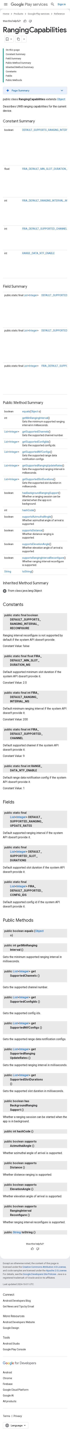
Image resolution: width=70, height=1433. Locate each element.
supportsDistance (32, 530)
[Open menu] (5, 4)
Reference (59, 13)
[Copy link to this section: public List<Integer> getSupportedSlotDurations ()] (15, 1084)
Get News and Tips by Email (18, 1306)
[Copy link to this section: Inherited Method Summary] (51, 583)
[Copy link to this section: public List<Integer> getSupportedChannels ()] (13, 980)
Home (6, 13)
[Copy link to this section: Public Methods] (37, 920)
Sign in (62, 4)
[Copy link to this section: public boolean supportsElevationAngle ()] (37, 1189)
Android (7, 1372)
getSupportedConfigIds (35, 441)
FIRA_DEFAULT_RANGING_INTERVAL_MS (45, 200)
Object (61, 99)
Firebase (8, 1384)
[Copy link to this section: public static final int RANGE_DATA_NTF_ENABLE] (40, 770)
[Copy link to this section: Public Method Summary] (46, 403)
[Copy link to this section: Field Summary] (30, 287)
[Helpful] (25, 21)
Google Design (11, 1327)
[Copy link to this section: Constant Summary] (38, 121)
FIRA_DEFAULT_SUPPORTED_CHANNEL (44, 228)
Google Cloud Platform (16, 1389)
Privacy (18, 1416)
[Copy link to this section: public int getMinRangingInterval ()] (27, 950)
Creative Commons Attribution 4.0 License (44, 1267)
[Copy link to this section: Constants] (27, 605)
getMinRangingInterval (35, 418)
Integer (33, 295)
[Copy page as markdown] (18, 39)
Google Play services (38, 13)
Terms (6, 1416)
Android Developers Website (19, 1322)
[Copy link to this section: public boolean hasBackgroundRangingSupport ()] (27, 1110)
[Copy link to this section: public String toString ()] (39, 1232)
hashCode (28, 510)
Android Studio (11, 1343)
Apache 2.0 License (56, 1270)
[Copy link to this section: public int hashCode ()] (37, 1131)
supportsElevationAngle (35, 544)
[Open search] (52, 4)
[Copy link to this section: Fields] (18, 802)
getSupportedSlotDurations (37, 479)
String (7, 571)
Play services (36, 4)
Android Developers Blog (17, 1300)
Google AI (8, 1395)
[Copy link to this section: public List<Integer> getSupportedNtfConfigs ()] (13, 1032)
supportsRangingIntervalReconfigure (43, 557)
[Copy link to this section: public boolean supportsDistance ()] (28, 1167)
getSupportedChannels (35, 431)
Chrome (7, 1378)
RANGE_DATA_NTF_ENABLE (38, 253)
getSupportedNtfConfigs (36, 451)
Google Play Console (14, 1349)
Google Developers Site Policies (39, 1274)
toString (26, 571)
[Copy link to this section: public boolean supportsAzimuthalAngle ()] (37, 1146)
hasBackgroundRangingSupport (40, 492)
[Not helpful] (30, 21)
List (26, 295)
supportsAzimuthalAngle (36, 516)
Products (18, 13)
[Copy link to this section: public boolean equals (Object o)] (16, 935)
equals (26, 411)
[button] (35, 90)
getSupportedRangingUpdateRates (42, 465)
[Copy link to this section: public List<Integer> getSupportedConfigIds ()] (13, 1006)
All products (9, 1401)
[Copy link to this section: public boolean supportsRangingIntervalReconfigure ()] (33, 1215)
